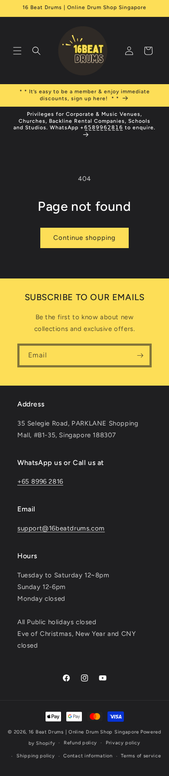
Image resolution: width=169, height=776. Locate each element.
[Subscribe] (140, 355)
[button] (17, 50)
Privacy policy (123, 743)
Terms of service (141, 756)
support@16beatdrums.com (61, 528)
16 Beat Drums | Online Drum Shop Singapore (84, 732)
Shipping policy (35, 756)
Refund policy (80, 743)
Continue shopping (84, 238)
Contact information (87, 756)
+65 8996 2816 (40, 481)
